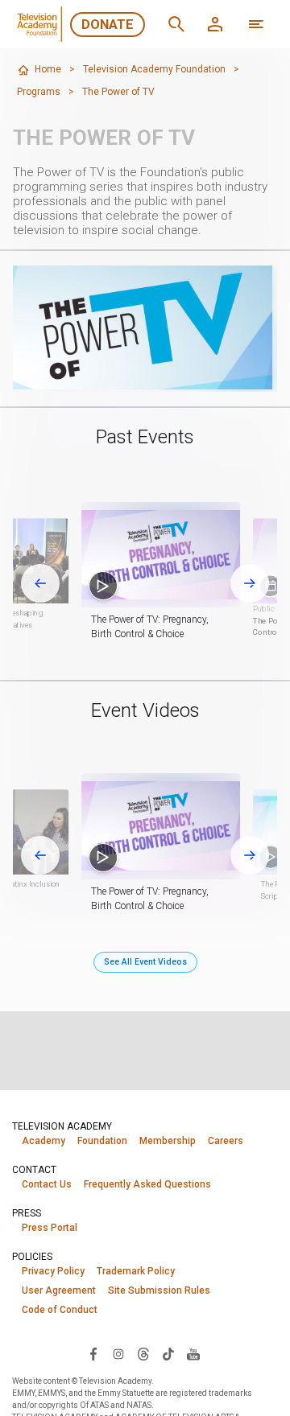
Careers (225, 1140)
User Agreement (59, 1290)
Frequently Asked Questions (147, 1184)
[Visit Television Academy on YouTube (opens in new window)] (193, 1353)
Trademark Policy (136, 1271)
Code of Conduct (59, 1309)
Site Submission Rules (159, 1290)
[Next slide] (249, 583)
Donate (107, 24)
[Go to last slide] (40, 583)
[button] (160, 555)
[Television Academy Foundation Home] (41, 24)
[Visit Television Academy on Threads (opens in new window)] (143, 1353)
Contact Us (47, 1184)
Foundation (102, 1140)
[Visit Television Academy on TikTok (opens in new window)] (168, 1353)
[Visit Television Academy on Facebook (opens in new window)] (93, 1353)
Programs (38, 91)
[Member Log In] (215, 24)
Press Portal (49, 1227)
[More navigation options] (256, 24)
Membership (167, 1140)
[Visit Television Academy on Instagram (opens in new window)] (118, 1353)
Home (48, 69)
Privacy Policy (53, 1271)
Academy (43, 1140)
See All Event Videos (145, 962)
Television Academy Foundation (154, 69)
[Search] (176, 24)
